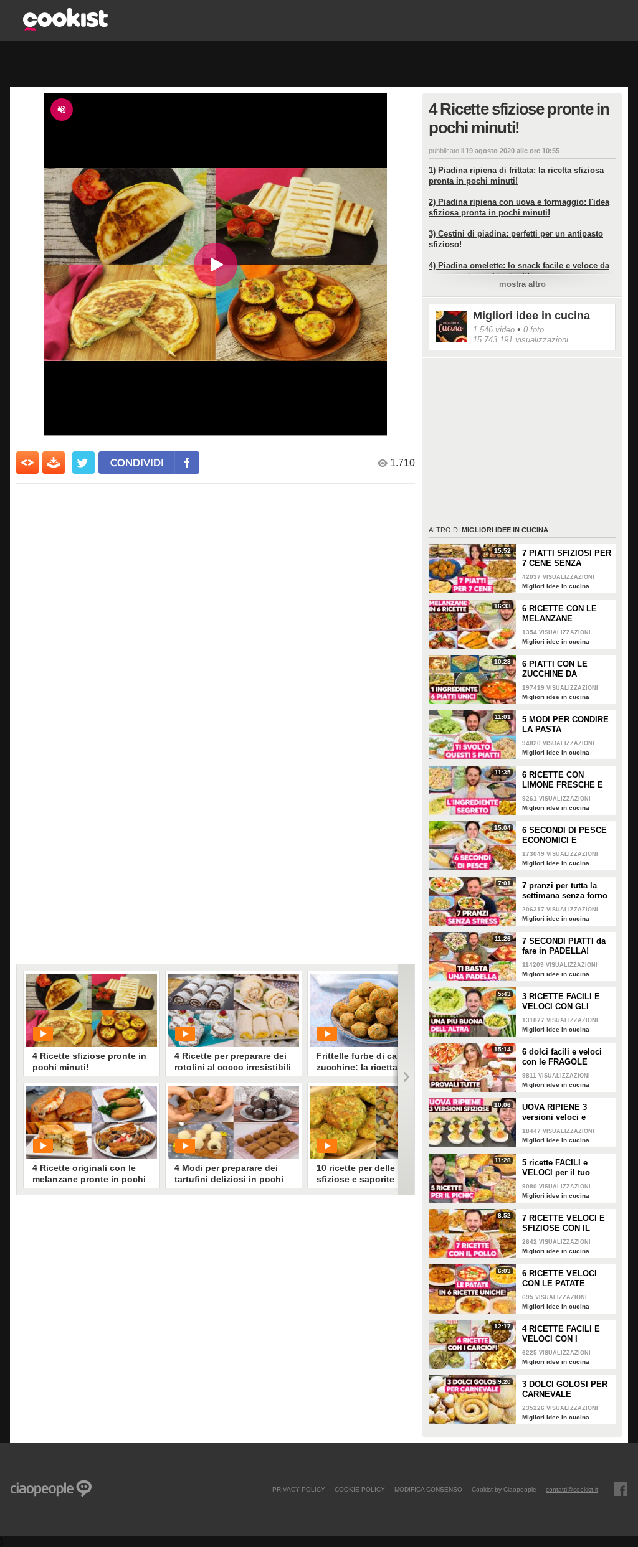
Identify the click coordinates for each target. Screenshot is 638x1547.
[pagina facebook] (620, 1489)
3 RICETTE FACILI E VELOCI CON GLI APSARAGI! (561, 1002)
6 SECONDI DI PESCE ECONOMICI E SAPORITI (564, 835)
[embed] (27, 462)
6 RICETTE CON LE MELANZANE (559, 613)
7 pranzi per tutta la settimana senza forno (564, 890)
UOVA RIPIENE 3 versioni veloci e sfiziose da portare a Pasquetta (561, 1112)
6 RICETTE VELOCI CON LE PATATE (559, 1278)
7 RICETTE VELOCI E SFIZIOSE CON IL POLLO (563, 1223)
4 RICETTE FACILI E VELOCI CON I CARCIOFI (561, 1334)
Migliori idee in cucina (531, 315)
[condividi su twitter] (83, 462)
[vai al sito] (65, 27)
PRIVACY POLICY (298, 1489)
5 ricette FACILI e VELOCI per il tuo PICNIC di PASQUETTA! (556, 1168)
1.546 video (494, 329)
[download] (53, 462)
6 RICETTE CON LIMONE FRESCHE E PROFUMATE (562, 780)
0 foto (533, 329)
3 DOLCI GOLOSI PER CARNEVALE (564, 1389)
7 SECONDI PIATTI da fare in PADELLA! (564, 946)
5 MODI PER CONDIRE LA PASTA (565, 724)
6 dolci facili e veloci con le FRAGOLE (562, 1056)
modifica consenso (428, 1489)
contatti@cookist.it (572, 1489)
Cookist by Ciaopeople (504, 1489)
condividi (137, 462)
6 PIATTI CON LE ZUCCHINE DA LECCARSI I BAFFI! (559, 669)
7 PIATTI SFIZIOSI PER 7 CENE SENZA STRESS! (566, 558)
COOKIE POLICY (360, 1489)
